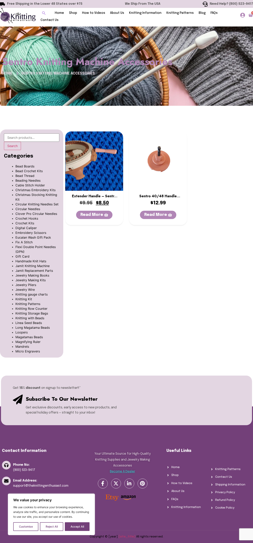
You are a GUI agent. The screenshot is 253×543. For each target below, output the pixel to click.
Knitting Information (145, 13)
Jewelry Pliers (25, 285)
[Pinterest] (142, 483)
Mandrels (22, 346)
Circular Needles (27, 209)
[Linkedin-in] (129, 483)
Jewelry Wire (25, 290)
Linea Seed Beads (28, 323)
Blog (202, 13)
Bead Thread (24, 176)
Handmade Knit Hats (30, 261)
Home (59, 13)
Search (12, 146)
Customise (26, 526)
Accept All (77, 526)
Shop (73, 13)
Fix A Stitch (24, 242)
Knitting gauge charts (31, 294)
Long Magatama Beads (32, 328)
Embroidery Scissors (30, 233)
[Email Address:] (6, 481)
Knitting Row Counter (31, 309)
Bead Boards (24, 166)
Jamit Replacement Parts (34, 271)
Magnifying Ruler (28, 342)
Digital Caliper (26, 228)
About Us (117, 13)
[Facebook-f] (103, 483)
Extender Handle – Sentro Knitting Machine (94, 199)
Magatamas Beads (29, 337)
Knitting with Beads (29, 318)
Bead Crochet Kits (29, 171)
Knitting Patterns (180, 13)
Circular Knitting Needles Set (37, 204)
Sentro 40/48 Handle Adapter (158, 199)
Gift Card (22, 256)
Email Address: (25, 480)
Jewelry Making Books (32, 275)
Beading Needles (28, 180)
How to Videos (93, 13)
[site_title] (127, 536)
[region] (51, 514)
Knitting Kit (23, 299)
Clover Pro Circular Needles (36, 214)
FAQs (214, 13)
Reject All (52, 526)
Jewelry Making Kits (30, 280)
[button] (44, 13)
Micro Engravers (27, 351)
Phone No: (21, 465)
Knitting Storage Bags (31, 313)
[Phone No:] (6, 465)
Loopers (21, 332)
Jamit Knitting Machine (32, 266)
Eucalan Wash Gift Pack (33, 237)
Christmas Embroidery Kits (35, 190)
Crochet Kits (24, 223)
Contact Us (50, 20)
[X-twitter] (116, 483)
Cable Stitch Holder (30, 185)
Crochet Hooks (26, 218)
